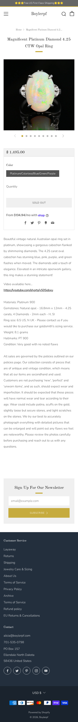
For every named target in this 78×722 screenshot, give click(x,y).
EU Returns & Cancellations (22, 616)
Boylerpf (39, 14)
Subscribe (37, 512)
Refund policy (13, 609)
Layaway (10, 549)
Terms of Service (15, 582)
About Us (10, 576)
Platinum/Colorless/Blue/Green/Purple (32, 173)
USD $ (36, 693)
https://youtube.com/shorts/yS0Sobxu (28, 290)
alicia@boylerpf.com (17, 636)
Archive (9, 596)
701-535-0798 (14, 642)
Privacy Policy (13, 589)
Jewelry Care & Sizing (18, 569)
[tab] (22, 136)
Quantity (11, 186)
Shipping (9, 563)
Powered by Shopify (39, 712)
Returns (9, 556)
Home (19, 30)
